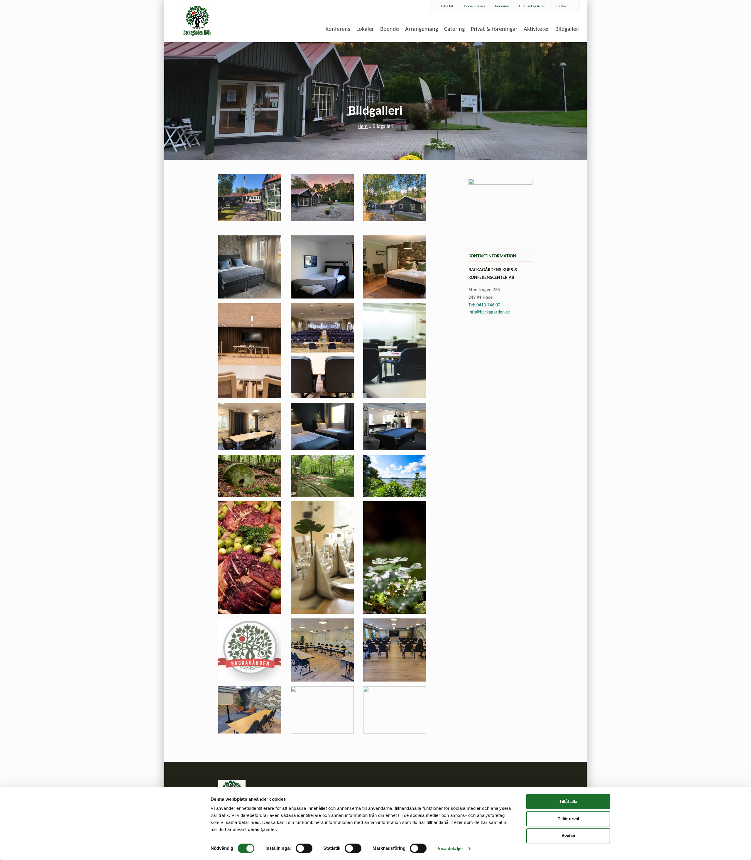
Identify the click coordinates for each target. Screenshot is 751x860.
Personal (502, 6)
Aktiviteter (536, 29)
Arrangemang (421, 29)
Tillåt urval (568, 818)
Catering (454, 29)
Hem (363, 126)
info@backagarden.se (489, 312)
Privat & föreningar (494, 29)
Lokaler (365, 29)
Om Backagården (532, 6)
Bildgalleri (567, 29)
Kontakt (562, 6)
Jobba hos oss (474, 6)
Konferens (338, 29)
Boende (389, 29)
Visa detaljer (450, 848)
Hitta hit (447, 6)
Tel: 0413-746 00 (484, 305)
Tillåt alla (568, 801)
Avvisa (568, 835)
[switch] (304, 848)
